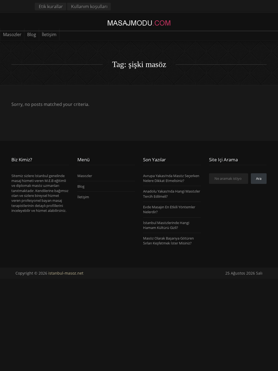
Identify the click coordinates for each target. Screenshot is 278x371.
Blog (31, 34)
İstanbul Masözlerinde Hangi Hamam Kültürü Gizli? (166, 225)
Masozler (12, 34)
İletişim (49, 34)
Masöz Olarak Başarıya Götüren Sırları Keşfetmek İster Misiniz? (168, 241)
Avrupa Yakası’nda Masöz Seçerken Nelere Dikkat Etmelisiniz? (171, 178)
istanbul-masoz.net (65, 273)
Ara (258, 178)
